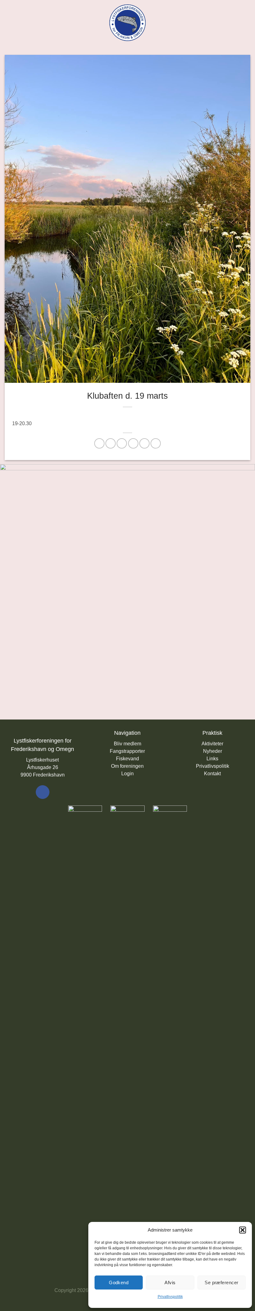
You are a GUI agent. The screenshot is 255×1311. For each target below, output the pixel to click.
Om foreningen (127, 766)
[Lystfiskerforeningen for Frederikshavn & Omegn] (127, 22)
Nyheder (212, 751)
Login (127, 773)
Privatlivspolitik (170, 1296)
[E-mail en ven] (133, 443)
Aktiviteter (212, 743)
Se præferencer (221, 1282)
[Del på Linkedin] (156, 443)
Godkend (118, 1282)
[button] (242, 1230)
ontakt (214, 773)
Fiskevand (127, 758)
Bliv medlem (127, 743)
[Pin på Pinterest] (144, 443)
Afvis (170, 1282)
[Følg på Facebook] (42, 792)
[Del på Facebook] (110, 443)
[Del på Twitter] (122, 443)
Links (212, 758)
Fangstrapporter (127, 751)
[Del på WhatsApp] (99, 443)
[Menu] (8, 22)
